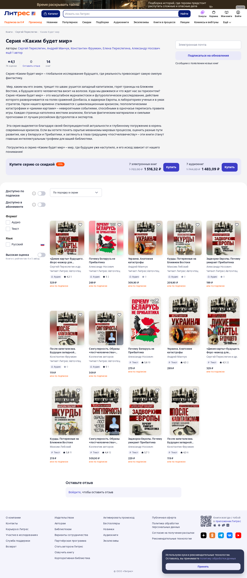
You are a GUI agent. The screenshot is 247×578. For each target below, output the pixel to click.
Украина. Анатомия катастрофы (140, 260)
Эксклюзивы (141, 22)
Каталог (53, 13)
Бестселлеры (111, 523)
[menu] (76, 192)
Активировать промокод (118, 517)
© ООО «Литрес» (123, 571)
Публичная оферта (164, 517)
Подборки (102, 22)
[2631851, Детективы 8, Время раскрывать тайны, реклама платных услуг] (123, 4)
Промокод (35, 22)
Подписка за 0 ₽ (14, 22)
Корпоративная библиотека (72, 558)
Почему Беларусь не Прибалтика (102, 260)
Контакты (12, 523)
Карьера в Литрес (17, 529)
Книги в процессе (164, 22)
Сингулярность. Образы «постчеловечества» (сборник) (104, 350)
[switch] (42, 193)
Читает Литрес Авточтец (65, 271)
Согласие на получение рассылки (173, 532)
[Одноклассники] (212, 535)
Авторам (60, 523)
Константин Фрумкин (63, 356)
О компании (13, 517)
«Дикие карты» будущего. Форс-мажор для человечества (66, 260)
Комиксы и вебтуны (206, 22)
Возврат (11, 546)
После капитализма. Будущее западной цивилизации (63, 350)
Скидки (86, 22)
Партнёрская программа (70, 540)
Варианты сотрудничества (71, 535)
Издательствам (64, 517)
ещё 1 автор (14, 53)
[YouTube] (238, 535)
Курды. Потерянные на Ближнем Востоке (181, 260)
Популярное (70, 22)
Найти (184, 13)
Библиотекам (63, 529)
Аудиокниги (121, 22)
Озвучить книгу (64, 552)
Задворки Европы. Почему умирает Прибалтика (223, 260)
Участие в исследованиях (22, 535)
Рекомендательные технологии (172, 538)
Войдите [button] (75, 492)
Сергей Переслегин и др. (65, 266)
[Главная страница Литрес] (20, 13)
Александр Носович (101, 266)
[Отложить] (80, 224)
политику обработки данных (218, 558)
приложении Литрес (228, 521)
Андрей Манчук (138, 266)
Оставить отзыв (31, 66)
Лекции (184, 22)
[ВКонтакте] (230, 535)
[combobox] (120, 13)
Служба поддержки (18, 540)
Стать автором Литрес (69, 546)
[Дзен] (203, 535)
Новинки (52, 22)
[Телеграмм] (221, 535)
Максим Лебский (177, 266)
